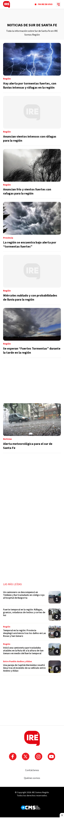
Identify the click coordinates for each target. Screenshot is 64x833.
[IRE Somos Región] (6, 4)
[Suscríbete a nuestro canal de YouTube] (51, 756)
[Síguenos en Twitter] (25, 756)
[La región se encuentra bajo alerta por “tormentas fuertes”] (32, 227)
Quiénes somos (32, 778)
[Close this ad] (62, 815)
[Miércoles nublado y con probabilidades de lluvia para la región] (32, 280)
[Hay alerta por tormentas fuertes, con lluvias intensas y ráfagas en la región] (32, 68)
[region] (32, 16)
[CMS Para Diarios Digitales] (30, 808)
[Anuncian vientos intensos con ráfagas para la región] (32, 121)
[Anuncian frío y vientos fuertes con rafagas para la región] (32, 174)
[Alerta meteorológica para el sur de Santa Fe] (32, 428)
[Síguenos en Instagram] (38, 756)
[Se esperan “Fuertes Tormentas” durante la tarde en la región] (32, 333)
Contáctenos (32, 770)
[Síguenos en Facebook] (12, 756)
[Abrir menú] (58, 4)
